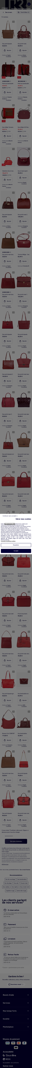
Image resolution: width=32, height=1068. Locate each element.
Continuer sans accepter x (10, 516)
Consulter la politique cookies (8, 541)
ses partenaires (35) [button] (10, 524)
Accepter (16, 551)
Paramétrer (16, 545)
